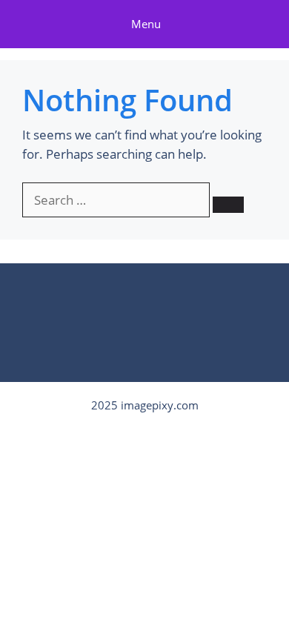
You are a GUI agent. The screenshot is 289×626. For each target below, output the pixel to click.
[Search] (228, 205)
